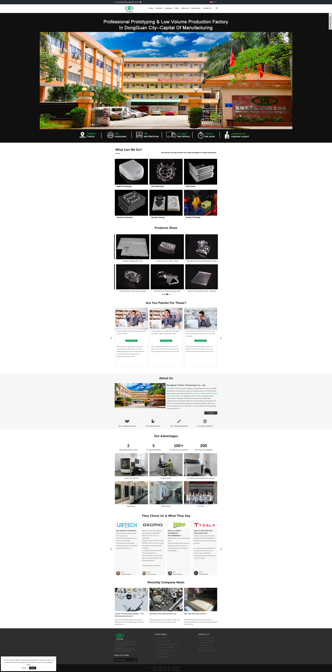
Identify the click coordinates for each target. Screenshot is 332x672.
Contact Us (207, 8)
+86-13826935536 (208, 647)
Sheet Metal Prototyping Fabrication (165, 650)
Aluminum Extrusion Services (163, 641)
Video (177, 8)
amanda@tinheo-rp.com (133, 2)
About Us (185, 8)
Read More (210, 413)
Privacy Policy (175, 669)
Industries (168, 8)
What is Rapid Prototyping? (163, 656)
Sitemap (160, 669)
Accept (32, 668)
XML (169, 669)
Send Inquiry (195, 8)
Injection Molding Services (163, 638)
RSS (165, 669)
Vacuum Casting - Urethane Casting (165, 647)
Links (154, 669)
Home (151, 8)
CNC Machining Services (163, 653)
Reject (24, 668)
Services (159, 8)
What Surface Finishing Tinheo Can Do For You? (168, 644)
